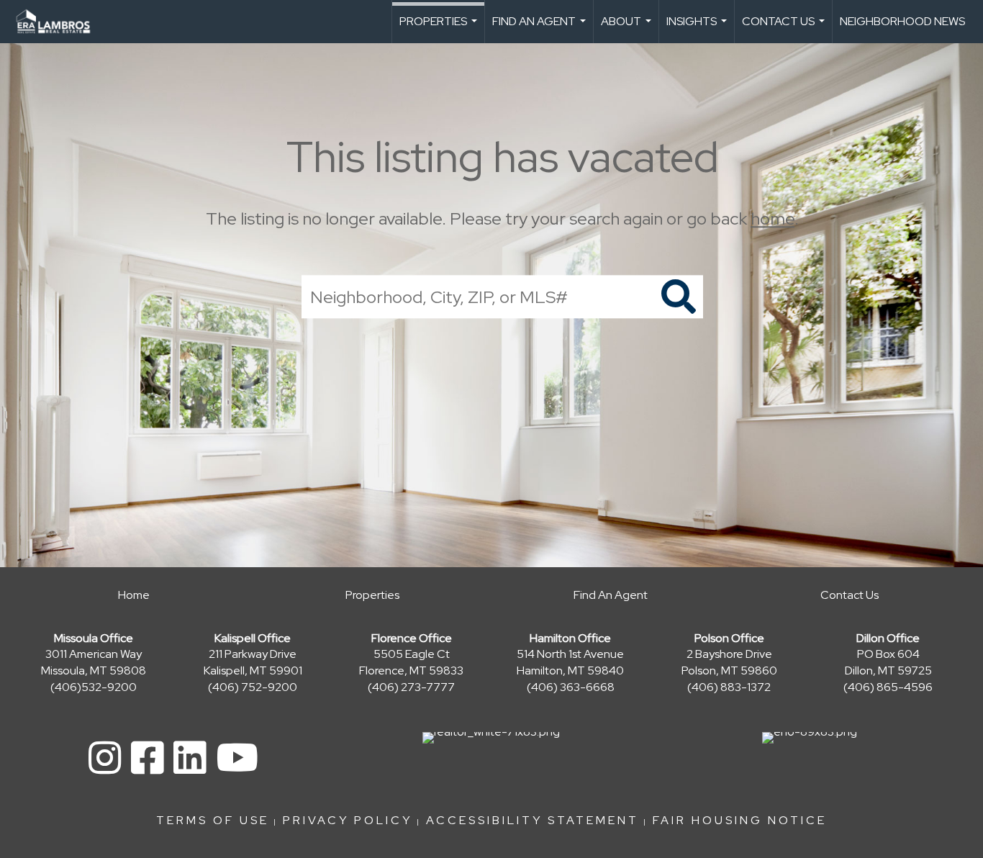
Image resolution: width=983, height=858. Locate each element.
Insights (698, 28)
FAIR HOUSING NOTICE (740, 820)
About (628, 28)
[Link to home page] (60, 21)
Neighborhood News (902, 21)
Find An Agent (540, 28)
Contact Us (785, 28)
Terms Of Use (212, 820)
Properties (440, 28)
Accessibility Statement (532, 820)
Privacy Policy (347, 820)
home (772, 218)
